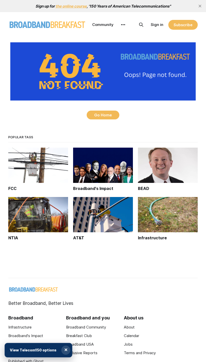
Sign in (157, 24)
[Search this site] (141, 25)
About (129, 327)
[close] (200, 6)
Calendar (131, 335)
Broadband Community (86, 327)
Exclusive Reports (81, 352)
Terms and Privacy (140, 352)
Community (103, 24)
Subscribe (183, 24)
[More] (123, 25)
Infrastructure (20, 327)
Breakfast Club (79, 335)
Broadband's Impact (25, 335)
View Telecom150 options (33, 350)
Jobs (128, 344)
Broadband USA (80, 344)
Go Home (103, 115)
